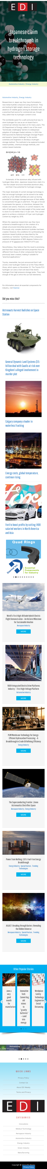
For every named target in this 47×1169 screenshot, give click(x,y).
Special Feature (26, 866)
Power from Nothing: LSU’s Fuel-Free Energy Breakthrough (23, 861)
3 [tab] (26, 1029)
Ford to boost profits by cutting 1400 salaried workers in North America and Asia (23, 529)
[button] (13, 577)
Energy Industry (32, 84)
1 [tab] (21, 1029)
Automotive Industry (17, 84)
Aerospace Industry (23, 625)
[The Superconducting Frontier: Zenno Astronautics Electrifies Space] (23, 783)
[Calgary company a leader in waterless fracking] (23, 399)
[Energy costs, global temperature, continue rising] (23, 450)
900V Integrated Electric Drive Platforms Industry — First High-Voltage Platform (23, 687)
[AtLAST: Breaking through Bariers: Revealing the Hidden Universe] (23, 907)
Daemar (16, 288)
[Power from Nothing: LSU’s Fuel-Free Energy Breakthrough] (23, 843)
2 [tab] (23, 1029)
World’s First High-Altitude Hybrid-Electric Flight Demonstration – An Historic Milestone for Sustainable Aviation (23, 619)
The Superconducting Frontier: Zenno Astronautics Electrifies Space (23, 804)
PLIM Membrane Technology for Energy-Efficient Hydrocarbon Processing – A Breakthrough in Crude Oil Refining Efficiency (23, 738)
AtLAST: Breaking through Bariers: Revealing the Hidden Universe (23, 927)
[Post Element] (9, 999)
